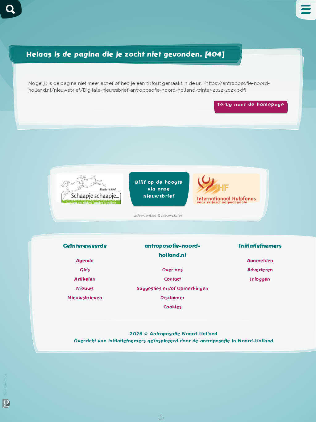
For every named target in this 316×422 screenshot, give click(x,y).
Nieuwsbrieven (85, 297)
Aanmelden (260, 260)
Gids (85, 269)
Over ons (172, 269)
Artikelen (84, 279)
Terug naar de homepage (250, 104)
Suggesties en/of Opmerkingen (172, 288)
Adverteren (260, 269)
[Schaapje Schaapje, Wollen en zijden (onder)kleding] (89, 190)
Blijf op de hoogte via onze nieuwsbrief (159, 189)
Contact (172, 279)
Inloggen (260, 279)
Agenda (85, 260)
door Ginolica (5, 385)
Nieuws (85, 288)
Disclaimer (172, 297)
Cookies (172, 306)
